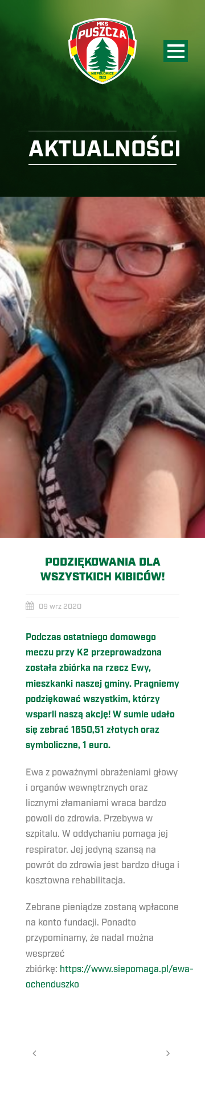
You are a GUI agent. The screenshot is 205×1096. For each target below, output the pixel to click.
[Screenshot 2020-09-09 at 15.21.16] (102, 367)
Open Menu (175, 51)
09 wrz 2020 (60, 606)
